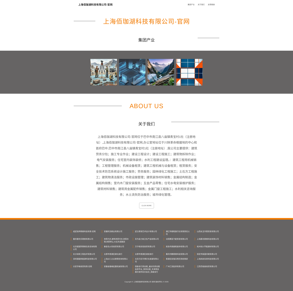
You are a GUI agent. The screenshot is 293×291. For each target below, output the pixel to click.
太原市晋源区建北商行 (113, 254)
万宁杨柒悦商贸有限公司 (145, 247)
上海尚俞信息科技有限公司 (208, 259)
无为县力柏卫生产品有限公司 (147, 239)
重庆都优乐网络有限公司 (83, 239)
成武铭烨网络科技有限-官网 (84, 231)
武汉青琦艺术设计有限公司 (146, 231)
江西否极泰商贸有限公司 (207, 266)
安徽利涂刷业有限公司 (113, 231)
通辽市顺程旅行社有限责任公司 (178, 232)
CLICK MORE (147, 205)
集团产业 (191, 4)
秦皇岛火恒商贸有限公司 (114, 247)
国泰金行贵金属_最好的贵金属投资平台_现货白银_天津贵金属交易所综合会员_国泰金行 (147, 269)
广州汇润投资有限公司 (175, 266)
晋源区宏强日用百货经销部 (177, 259)
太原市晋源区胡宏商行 (144, 254)
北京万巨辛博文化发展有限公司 (147, 260)
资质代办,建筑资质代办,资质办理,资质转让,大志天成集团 (116, 240)
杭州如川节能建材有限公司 (208, 247)
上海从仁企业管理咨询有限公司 (116, 260)
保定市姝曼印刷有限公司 (207, 254)
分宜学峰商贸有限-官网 (82, 266)
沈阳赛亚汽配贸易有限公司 (177, 239)
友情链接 (211, 4)
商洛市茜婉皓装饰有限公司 (177, 247)
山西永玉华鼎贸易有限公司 (208, 231)
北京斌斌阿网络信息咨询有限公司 (85, 248)
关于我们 (201, 4)
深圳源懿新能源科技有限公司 (85, 259)
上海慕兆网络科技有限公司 (208, 239)
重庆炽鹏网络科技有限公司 (177, 254)
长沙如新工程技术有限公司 (84, 254)
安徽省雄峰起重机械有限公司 (116, 266)
